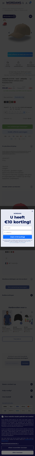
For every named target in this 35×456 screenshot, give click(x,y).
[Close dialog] (32, 211)
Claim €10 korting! (17, 237)
